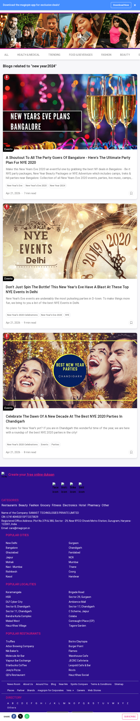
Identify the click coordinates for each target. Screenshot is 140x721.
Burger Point (76, 646)
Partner (20, 690)
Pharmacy (94, 505)
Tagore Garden (77, 625)
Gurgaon (74, 543)
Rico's (72, 670)
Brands (31, 690)
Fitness (56, 505)
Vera (69, 690)
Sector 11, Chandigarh (19, 611)
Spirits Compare (79, 684)
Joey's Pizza (13, 670)
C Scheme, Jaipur (79, 611)
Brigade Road (76, 592)
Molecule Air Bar (15, 655)
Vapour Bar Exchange (18, 660)
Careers (81, 690)
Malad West (13, 620)
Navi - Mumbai (14, 566)
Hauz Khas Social (79, 675)
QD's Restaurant (15, 675)
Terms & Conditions (101, 684)
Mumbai (73, 562)
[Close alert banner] (135, 5)
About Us (28, 684)
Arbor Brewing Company (20, 646)
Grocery (45, 505)
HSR (8, 596)
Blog (53, 684)
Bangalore (12, 547)
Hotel (82, 505)
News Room (13, 684)
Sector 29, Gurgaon (80, 596)
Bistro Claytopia (78, 641)
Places (10, 690)
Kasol (9, 576)
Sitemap (118, 684)
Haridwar (74, 576)
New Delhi (11, 543)
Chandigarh (75, 547)
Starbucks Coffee (16, 665)
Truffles (10, 641)
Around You (42, 684)
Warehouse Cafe (78, 655)
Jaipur (9, 557)
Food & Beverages (81, 54)
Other (105, 505)
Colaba (73, 616)
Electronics (70, 505)
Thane (72, 566)
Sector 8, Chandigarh (18, 606)
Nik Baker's (12, 650)
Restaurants (9, 505)
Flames (73, 650)
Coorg (72, 571)
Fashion (106, 54)
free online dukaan (40, 474)
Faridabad (74, 552)
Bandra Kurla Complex (18, 616)
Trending (54, 54)
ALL (6, 54)
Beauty (125, 54)
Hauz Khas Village (16, 625)
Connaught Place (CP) (81, 620)
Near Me (63, 684)
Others (11, 707)
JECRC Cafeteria (78, 660)
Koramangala (13, 592)
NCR (71, 557)
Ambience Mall (77, 601)
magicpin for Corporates (51, 690)
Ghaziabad (12, 552)
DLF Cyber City (14, 601)
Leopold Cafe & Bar (80, 665)
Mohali (9, 562)
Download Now (121, 5)
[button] (6, 77)
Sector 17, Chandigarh (82, 606)
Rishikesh (11, 571)
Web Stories (94, 690)
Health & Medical (28, 54)
